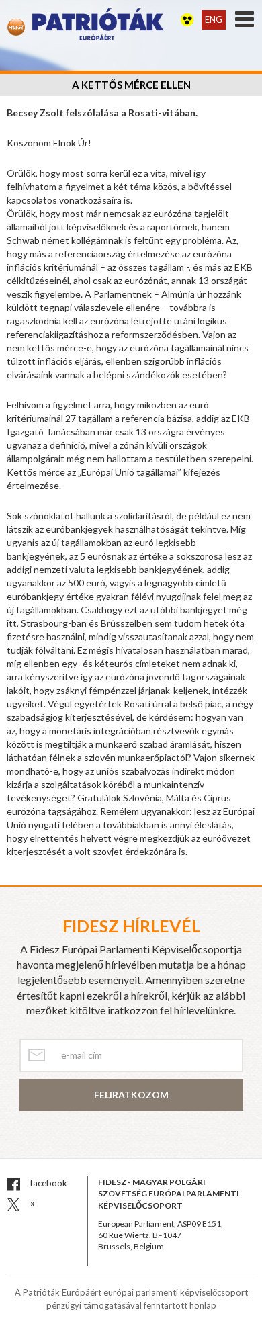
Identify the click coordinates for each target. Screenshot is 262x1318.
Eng (213, 19)
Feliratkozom (131, 1094)
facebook (47, 1183)
